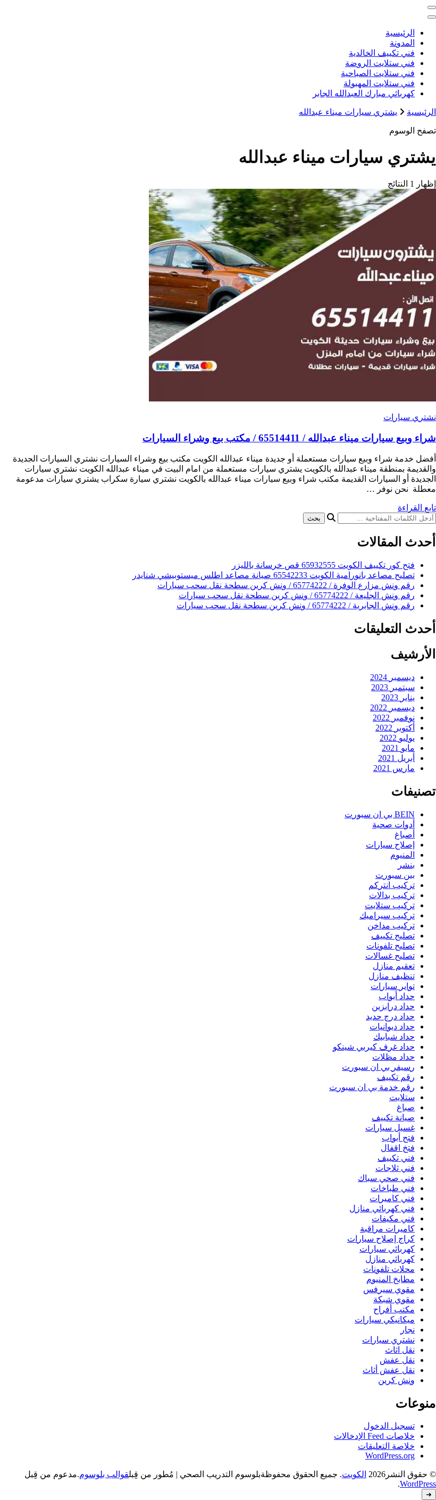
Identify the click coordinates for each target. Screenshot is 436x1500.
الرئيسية (400, 32)
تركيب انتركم (391, 885)
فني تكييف (396, 1157)
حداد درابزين (393, 1006)
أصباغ (405, 834)
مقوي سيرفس (389, 1289)
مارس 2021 (394, 768)
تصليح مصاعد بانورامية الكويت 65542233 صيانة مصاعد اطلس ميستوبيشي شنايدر (273, 575)
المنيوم (402, 854)
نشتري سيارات (409, 417)
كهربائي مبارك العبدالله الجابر (364, 93)
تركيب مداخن (391, 925)
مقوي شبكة (394, 1299)
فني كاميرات (392, 1198)
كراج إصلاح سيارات (381, 1238)
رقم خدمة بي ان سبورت (372, 1087)
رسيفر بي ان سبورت (378, 1066)
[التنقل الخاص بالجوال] (431, 7)
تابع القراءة (417, 507)
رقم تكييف (396, 1077)
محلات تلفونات (389, 1268)
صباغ (406, 1107)
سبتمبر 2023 (393, 687)
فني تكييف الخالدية (382, 52)
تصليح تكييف (393, 935)
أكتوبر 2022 (395, 727)
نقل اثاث (400, 1349)
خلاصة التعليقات (386, 1446)
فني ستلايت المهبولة (379, 83)
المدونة (402, 42)
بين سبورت (395, 874)
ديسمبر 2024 (392, 677)
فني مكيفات (393, 1218)
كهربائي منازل (390, 1258)
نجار (407, 1329)
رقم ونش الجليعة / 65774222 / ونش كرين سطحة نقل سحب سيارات (297, 595)
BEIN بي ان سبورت (380, 814)
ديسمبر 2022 (392, 707)
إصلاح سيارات (390, 844)
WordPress (418, 1483)
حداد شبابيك (394, 1036)
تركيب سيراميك (387, 915)
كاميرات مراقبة (387, 1228)
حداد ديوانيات (392, 1026)
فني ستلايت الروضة (380, 63)
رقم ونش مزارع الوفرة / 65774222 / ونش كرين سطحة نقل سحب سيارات (286, 585)
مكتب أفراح (394, 1309)
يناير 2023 (398, 697)
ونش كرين (396, 1380)
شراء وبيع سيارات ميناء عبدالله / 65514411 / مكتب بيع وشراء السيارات (289, 437)
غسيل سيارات (390, 1127)
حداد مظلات (393, 1056)
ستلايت (402, 1097)
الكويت (354, 1474)
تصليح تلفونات (390, 945)
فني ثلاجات (395, 1167)
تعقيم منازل (394, 965)
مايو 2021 (398, 747)
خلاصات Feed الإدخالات (374, 1435)
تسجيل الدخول (389, 1425)
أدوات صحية (393, 824)
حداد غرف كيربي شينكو (374, 1046)
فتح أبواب (398, 1137)
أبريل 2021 (396, 757)
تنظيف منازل (391, 976)
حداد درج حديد (390, 1016)
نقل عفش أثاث (389, 1370)
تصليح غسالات (390, 955)
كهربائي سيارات (387, 1248)
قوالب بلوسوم (104, 1474)
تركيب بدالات (392, 895)
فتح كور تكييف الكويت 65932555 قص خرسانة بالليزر (323, 564)
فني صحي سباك (386, 1178)
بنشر (406, 864)
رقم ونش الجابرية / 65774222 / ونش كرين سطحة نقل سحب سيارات (296, 605)
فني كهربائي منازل (382, 1208)
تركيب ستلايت (390, 905)
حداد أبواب (397, 996)
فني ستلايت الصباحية (378, 73)
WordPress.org (390, 1455)
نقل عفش (397, 1359)
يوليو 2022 (397, 737)
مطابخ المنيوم (390, 1279)
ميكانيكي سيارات (385, 1319)
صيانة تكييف (393, 1117)
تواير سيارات (393, 986)
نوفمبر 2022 (394, 717)
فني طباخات (393, 1188)
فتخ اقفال (398, 1147)
